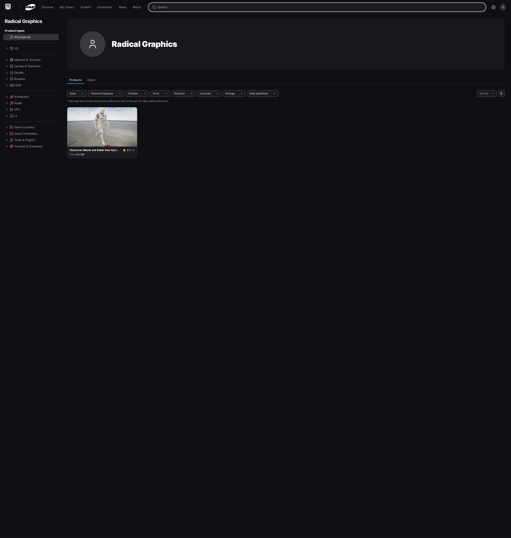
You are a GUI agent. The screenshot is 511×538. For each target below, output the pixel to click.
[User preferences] (501, 93)
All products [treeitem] (22, 37)
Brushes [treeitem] (19, 79)
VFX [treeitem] (17, 109)
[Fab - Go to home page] (30, 7)
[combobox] (320, 7)
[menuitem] (48, 7)
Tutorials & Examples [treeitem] (28, 146)
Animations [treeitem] (21, 96)
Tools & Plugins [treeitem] (24, 140)
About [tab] (91, 80)
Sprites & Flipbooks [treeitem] (27, 66)
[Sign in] (503, 7)
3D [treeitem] (16, 48)
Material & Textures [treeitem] (27, 59)
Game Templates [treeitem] (25, 133)
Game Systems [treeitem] (24, 127)
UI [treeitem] (15, 115)
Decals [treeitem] (19, 72)
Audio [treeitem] (18, 103)
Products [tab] (75, 80)
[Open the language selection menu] (493, 7)
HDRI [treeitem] (17, 85)
